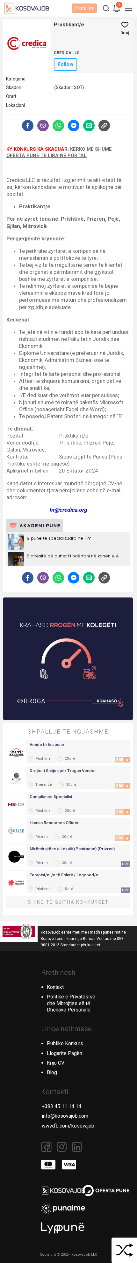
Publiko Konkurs (65, 1043)
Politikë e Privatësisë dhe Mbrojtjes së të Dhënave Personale (71, 1003)
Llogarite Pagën (64, 1053)
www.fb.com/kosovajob (68, 1126)
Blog (52, 1072)
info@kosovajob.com (65, 1116)
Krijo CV (55, 1063)
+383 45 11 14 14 (61, 1106)
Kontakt (55, 987)
